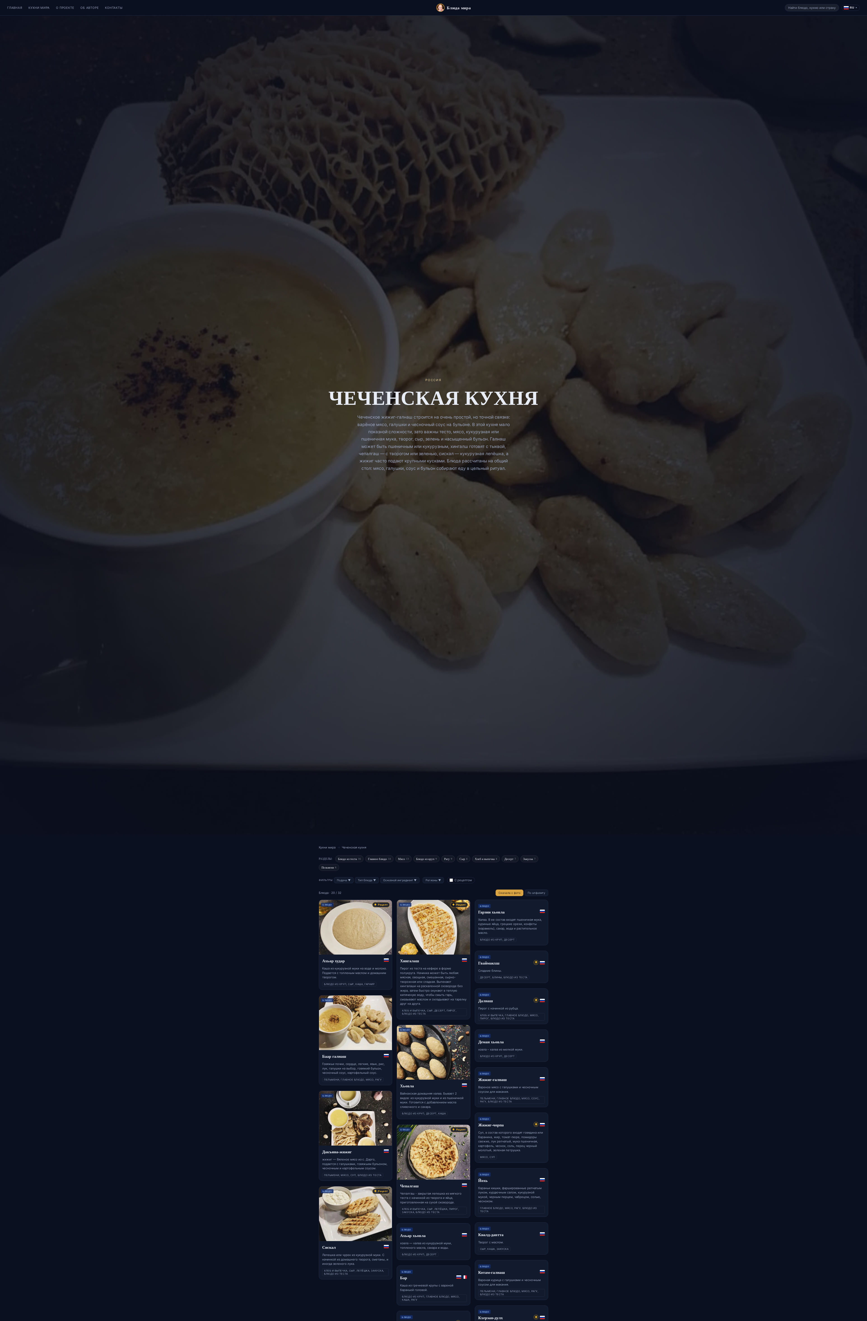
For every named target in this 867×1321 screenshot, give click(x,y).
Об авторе (89, 7)
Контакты (113, 7)
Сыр (463, 859)
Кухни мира (39, 7)
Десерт (510, 859)
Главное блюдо (379, 859)
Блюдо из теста (349, 859)
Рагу (448, 859)
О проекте (65, 7)
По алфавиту (536, 893)
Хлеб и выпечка (486, 859)
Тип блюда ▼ (367, 880)
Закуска (529, 859)
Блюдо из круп (426, 859)
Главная (14, 7)
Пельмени (329, 867)
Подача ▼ (344, 880)
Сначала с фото (509, 893)
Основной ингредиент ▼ (400, 880)
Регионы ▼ (433, 880)
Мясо (403, 859)
